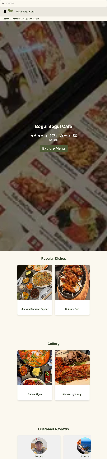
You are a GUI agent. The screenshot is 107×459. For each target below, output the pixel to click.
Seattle (6, 19)
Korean (16, 19)
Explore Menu (53, 148)
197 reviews (59, 136)
